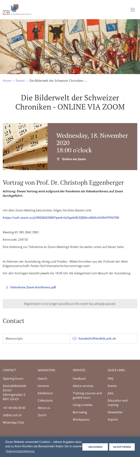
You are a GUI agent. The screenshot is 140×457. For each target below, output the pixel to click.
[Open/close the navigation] (132, 9)
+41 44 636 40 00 (14, 408)
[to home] (17, 9)
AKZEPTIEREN (122, 446)
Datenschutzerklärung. (20, 451)
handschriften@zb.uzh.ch (97, 338)
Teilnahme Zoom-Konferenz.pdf (33, 287)
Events (20, 81)
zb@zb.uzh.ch (12, 415)
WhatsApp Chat (13, 422)
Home (7, 81)
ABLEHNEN (95, 446)
